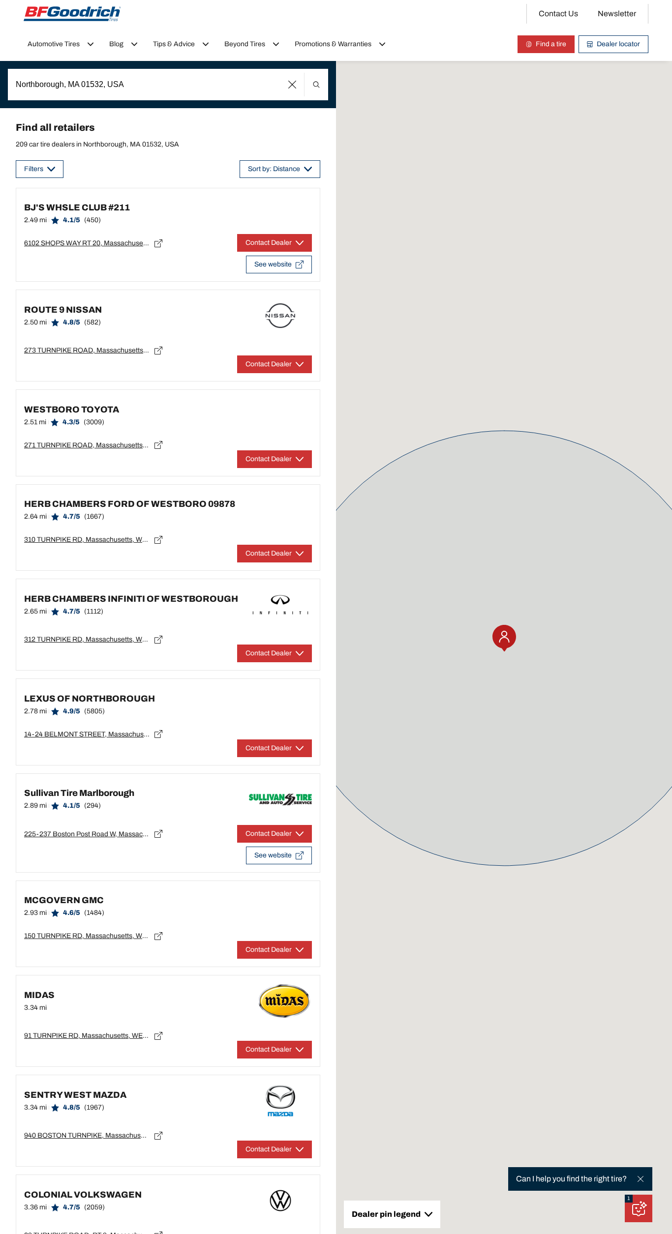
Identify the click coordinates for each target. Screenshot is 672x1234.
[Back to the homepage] (72, 14)
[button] (292, 84)
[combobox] (168, 84)
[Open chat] (638, 1208)
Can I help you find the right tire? (571, 1179)
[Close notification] (640, 1179)
